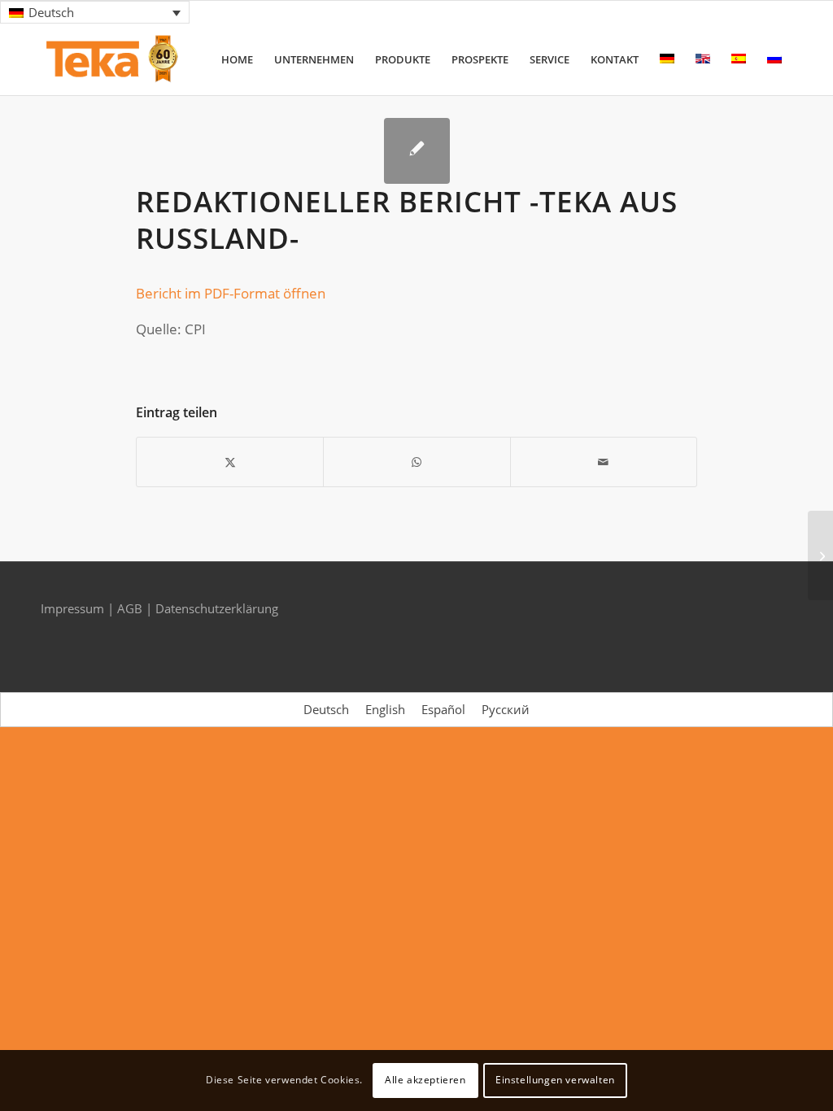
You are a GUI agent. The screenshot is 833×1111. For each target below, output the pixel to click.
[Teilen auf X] (230, 462)
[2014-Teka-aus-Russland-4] (417, 151)
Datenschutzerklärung (216, 608)
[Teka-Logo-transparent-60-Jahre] (112, 59)
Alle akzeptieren (425, 1080)
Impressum (74, 608)
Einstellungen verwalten (555, 1080)
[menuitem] (237, 59)
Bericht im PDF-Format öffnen (230, 293)
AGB (131, 608)
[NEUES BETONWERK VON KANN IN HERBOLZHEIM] (820, 555)
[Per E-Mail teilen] (603, 462)
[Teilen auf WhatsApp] (416, 462)
